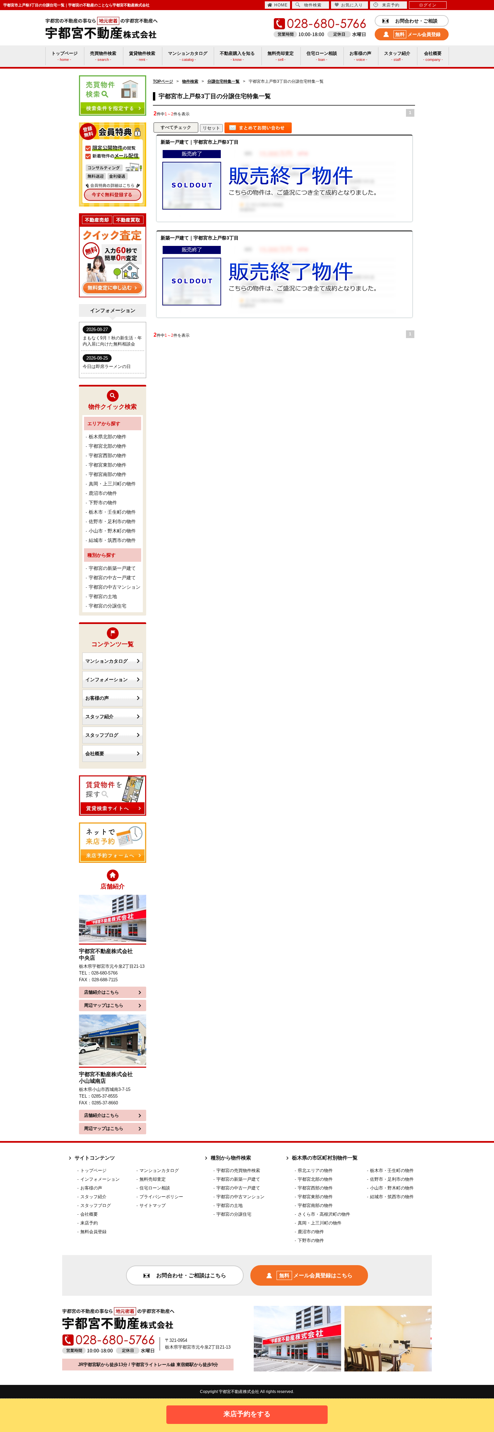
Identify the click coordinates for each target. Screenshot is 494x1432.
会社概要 (94, 753)
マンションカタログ (106, 661)
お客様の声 (97, 698)
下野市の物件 (103, 502)
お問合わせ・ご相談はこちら (191, 1275)
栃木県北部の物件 (107, 436)
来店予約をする (247, 1414)
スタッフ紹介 (99, 716)
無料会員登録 (93, 1231)
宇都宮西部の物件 (107, 455)
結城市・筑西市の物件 (112, 540)
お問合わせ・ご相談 (416, 21)
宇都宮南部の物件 (107, 474)
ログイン (428, 5)
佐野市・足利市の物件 (112, 521)
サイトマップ (152, 1205)
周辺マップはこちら (103, 1005)
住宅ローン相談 (154, 1187)
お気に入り (352, 5)
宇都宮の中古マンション (114, 587)
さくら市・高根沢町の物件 (324, 1214)
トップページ (93, 1170)
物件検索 (313, 5)
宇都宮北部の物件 (107, 446)
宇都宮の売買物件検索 (238, 1170)
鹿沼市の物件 (103, 493)
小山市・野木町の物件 (112, 531)
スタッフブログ (101, 735)
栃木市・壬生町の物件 (112, 512)
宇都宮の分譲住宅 (107, 606)
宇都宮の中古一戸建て (112, 577)
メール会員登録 (418, 34)
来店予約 (391, 5)
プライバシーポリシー (161, 1196)
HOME (281, 5)
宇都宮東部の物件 (107, 465)
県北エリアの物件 (315, 1170)
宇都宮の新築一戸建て (112, 568)
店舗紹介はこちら (101, 992)
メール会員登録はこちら (316, 1275)
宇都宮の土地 (103, 596)
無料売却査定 (152, 1179)
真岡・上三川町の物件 (112, 483)
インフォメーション (106, 679)
